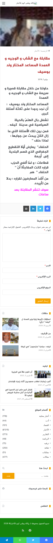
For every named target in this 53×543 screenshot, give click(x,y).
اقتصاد (46, 425)
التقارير (46, 434)
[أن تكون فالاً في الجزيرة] (42, 374)
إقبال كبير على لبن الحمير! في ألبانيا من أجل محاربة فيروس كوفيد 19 (18, 392)
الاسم (48, 265)
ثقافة (46, 448)
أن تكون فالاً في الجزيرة (22, 372)
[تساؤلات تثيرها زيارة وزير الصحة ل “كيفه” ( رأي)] (10, 324)
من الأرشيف (46, 333)
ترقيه (46, 443)
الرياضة (45, 439)
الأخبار (36, 51)
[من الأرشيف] (10, 337)
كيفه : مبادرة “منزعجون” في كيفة (36, 346)
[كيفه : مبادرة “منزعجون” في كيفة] (10, 350)
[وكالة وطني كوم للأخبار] (26, 3)
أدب (47, 420)
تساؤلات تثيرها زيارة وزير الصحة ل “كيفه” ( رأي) (36, 321)
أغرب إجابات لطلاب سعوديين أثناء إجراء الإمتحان (29, 381)
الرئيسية (44, 51)
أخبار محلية (44, 416)
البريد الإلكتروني (43, 276)
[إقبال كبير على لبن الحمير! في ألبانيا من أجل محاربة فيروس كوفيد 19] (42, 392)
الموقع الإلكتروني (44, 287)
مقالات (46, 457)
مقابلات (45, 452)
